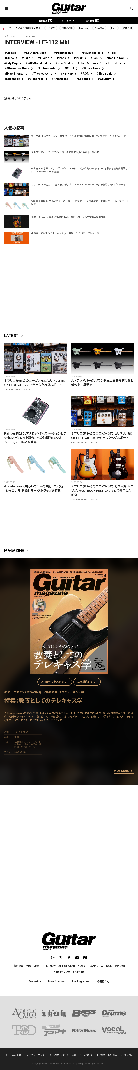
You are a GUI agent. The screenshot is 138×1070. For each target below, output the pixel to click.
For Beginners (80, 981)
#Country (107, 79)
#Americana (62, 79)
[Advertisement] (69, 833)
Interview (83, 28)
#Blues (11, 58)
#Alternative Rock (19, 68)
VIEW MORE (124, 771)
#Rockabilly (14, 79)
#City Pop (13, 63)
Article (106, 965)
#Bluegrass (38, 79)
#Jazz (28, 58)
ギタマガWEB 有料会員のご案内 (24, 28)
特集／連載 (67, 28)
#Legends (85, 79)
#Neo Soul (65, 63)
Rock (28, 389)
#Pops (64, 58)
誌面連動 (127, 28)
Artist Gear (100, 28)
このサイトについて (82, 1055)
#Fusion (46, 58)
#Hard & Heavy (90, 63)
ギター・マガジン (13, 36)
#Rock (114, 52)
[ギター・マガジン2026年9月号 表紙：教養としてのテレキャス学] (69, 671)
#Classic (12, 52)
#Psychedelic (93, 52)
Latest (14, 335)
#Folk (97, 58)
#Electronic (106, 73)
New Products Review (69, 971)
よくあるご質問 (13, 1055)
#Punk (81, 58)
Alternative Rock (14, 389)
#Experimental (16, 73)
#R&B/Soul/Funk (39, 63)
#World (71, 68)
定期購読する (87, 681)
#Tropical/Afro (45, 73)
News (113, 28)
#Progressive (66, 52)
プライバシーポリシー (35, 1055)
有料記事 (51, 28)
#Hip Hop (69, 73)
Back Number (56, 981)
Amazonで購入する (54, 681)
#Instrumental (49, 68)
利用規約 (100, 1055)
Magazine (17, 550)
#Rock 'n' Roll (117, 58)
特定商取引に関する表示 (121, 1055)
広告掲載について (59, 1055)
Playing (93, 965)
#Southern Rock (37, 52)
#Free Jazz (116, 63)
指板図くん (103, 981)
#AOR (87, 73)
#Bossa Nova (93, 68)
